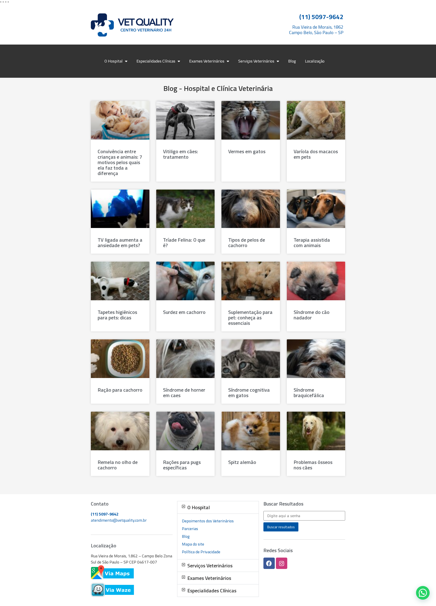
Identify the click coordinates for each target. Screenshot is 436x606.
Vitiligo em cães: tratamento (180, 154)
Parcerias (190, 529)
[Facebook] (269, 563)
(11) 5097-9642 (105, 514)
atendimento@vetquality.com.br (119, 520)
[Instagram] (281, 563)
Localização (315, 61)
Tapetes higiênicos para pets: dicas (117, 314)
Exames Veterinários (206, 61)
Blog (292, 61)
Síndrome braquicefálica (309, 392)
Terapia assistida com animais (312, 242)
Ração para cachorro (120, 390)
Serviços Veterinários (256, 61)
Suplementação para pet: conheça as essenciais (250, 317)
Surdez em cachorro (184, 312)
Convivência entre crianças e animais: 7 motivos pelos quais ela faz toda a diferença (120, 162)
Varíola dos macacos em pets (316, 154)
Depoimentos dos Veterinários (208, 521)
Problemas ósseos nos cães (313, 464)
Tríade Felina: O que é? (184, 242)
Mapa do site (193, 544)
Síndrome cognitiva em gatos (249, 392)
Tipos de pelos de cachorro (246, 242)
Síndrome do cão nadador (311, 314)
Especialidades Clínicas (155, 61)
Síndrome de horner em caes (184, 392)
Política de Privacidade (201, 552)
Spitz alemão (242, 462)
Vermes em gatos (246, 151)
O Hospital (113, 61)
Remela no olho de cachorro (118, 464)
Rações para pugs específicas (182, 464)
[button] (218, 507)
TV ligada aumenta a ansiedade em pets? (120, 242)
